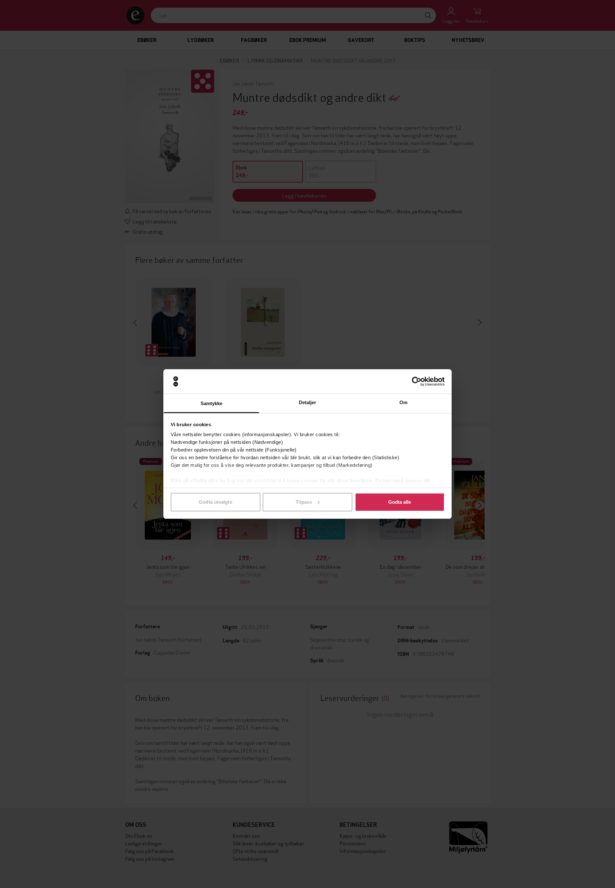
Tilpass (304, 502)
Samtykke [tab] (212, 403)
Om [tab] (403, 402)
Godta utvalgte (215, 502)
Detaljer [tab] (307, 402)
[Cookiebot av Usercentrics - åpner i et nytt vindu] (417, 381)
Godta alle (399, 502)
